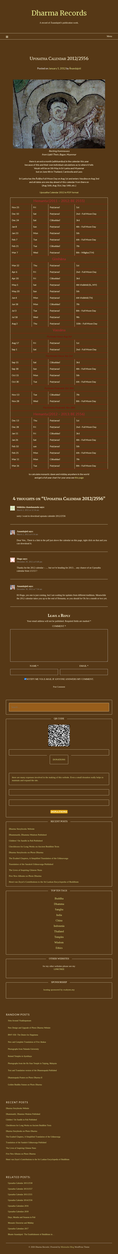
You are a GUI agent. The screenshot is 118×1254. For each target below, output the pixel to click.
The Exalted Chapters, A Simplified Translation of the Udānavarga (38, 858)
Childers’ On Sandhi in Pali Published (26, 841)
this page (79, 477)
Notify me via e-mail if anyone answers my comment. (60, 679)
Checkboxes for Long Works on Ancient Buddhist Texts (34, 846)
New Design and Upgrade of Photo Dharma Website (29, 1028)
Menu (109, 36)
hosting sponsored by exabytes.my (59, 990)
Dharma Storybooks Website (22, 829)
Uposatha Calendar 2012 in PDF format (59, 192)
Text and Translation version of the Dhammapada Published (32, 1070)
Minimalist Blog (67, 1247)
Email (83, 666)
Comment (59, 626)
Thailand (59, 931)
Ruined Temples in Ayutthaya (20, 1056)
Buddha (59, 898)
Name (34, 666)
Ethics (59, 947)
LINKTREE (59, 969)
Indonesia (59, 925)
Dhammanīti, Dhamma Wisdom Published (28, 835)
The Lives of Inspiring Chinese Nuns (25, 870)
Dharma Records (59, 13)
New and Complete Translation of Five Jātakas (27, 1042)
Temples (59, 936)
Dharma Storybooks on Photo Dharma (26, 852)
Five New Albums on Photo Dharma (25, 876)
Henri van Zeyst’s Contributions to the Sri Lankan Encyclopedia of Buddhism (44, 882)
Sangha (59, 909)
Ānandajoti (75, 68)
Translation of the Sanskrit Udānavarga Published (31, 864)
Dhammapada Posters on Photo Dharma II (25, 1078)
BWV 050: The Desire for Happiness (23, 1035)
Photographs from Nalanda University (23, 1049)
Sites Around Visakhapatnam (19, 1021)
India (59, 914)
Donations (59, 759)
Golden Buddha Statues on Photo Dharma (25, 1085)
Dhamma (59, 903)
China (59, 920)
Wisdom (59, 942)
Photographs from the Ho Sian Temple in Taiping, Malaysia (32, 1063)
